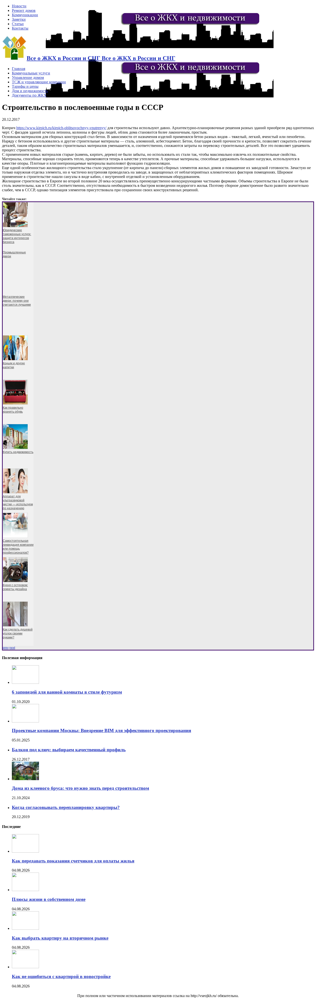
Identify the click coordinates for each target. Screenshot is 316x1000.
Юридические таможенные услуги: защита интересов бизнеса (17, 236)
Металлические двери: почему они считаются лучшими (17, 300)
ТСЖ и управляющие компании (39, 82)
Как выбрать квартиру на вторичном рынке (60, 938)
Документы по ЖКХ (29, 95)
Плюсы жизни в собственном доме (48, 899)
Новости (19, 6)
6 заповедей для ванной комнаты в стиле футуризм (67, 692)
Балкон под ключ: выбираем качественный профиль (69, 749)
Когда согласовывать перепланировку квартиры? (66, 807)
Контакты (20, 28)
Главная (18, 69)
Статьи (18, 24)
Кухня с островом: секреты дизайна (15, 587)
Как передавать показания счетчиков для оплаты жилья (73, 860)
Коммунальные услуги (31, 73)
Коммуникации (25, 15)
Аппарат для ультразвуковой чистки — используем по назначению (18, 502)
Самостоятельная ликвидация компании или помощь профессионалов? (18, 546)
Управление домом (28, 77)
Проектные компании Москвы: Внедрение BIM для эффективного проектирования (101, 730)
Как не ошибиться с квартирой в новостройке (61, 976)
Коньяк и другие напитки (14, 365)
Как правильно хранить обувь (13, 409)
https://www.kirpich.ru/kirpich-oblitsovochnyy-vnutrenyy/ (61, 128)
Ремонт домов (24, 10)
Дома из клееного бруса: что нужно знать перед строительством (80, 788)
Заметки (19, 19)
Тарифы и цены (25, 86)
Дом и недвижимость (30, 91)
